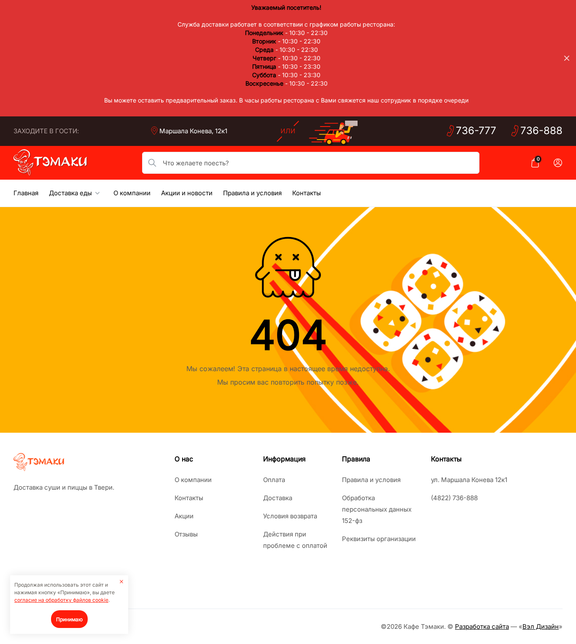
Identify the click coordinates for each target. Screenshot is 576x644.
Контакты (306, 193)
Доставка (277, 498)
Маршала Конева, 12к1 (193, 131)
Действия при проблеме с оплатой (295, 540)
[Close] (567, 58)
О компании (132, 193)
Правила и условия (252, 193)
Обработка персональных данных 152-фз (377, 509)
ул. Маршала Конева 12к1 (469, 480)
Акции (184, 516)
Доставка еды (70, 193)
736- (476, 130)
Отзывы (186, 534)
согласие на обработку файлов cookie (61, 600)
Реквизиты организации (379, 539)
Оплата (274, 480)
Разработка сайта (482, 626)
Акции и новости (187, 193)
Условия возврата (290, 516)
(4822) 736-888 (454, 498)
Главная (25, 193)
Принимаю (69, 619)
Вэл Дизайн (540, 626)
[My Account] (558, 162)
